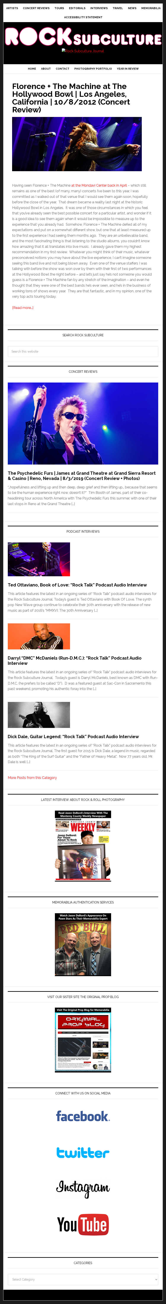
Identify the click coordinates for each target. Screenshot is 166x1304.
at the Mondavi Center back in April (99, 185)
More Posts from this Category (32, 778)
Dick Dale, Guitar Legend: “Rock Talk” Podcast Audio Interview (73, 736)
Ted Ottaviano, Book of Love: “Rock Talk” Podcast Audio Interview (77, 585)
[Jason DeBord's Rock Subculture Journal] (82, 32)
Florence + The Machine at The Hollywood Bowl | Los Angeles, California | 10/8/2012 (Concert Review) (71, 98)
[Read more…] (22, 308)
